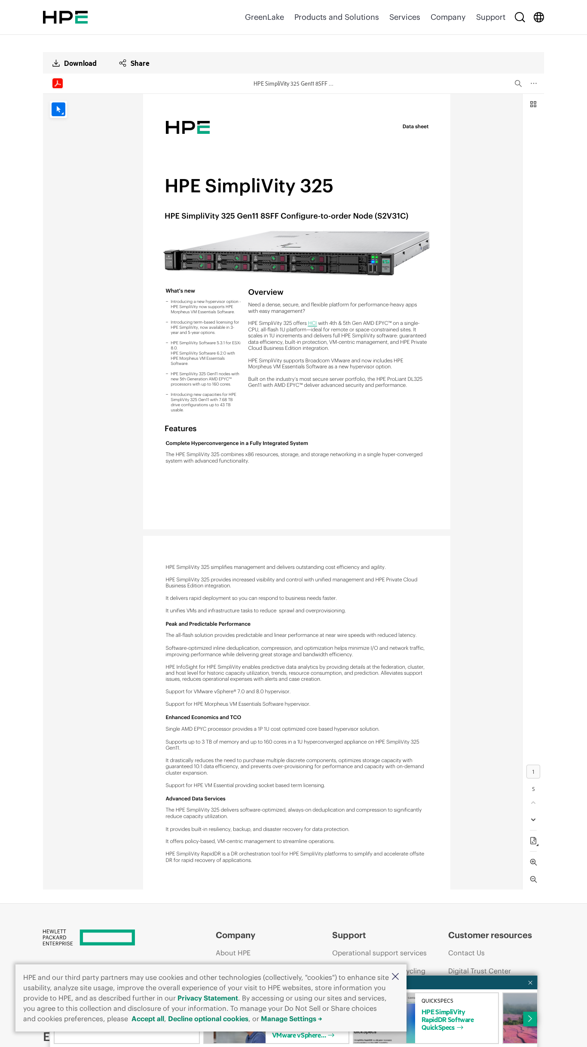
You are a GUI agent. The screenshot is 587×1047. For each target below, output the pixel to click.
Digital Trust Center (479, 971)
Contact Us (466, 952)
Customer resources (490, 935)
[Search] (520, 17)
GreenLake (264, 17)
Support (490, 17)
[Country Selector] (539, 17)
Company (448, 17)
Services (404, 17)
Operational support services (379, 952)
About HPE (233, 952)
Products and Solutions (336, 17)
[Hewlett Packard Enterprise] (65, 17)
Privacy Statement (207, 998)
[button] (395, 977)
